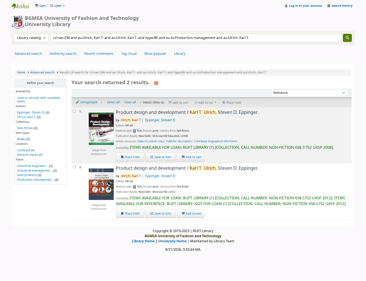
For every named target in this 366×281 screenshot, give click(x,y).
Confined (23, 150)
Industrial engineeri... (32, 166)
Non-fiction (25, 128)
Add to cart (193, 157)
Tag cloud (129, 53)
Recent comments (98, 53)
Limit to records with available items (38, 100)
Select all (113, 102)
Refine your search (40, 83)
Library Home (143, 241)
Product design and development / (187, 112)
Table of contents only (150, 141)
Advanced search (28, 53)
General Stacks (27, 155)
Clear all (130, 102)
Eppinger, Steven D (160, 120)
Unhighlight (88, 102)
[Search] (347, 38)
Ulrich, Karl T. (26, 117)
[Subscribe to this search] (156, 83)
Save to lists (162, 157)
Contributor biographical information (215, 141)
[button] (40, 6)
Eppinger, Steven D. (31, 112)
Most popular (155, 53)
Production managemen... (35, 180)
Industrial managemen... (35, 170)
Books (21, 139)
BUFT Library (22, 6)
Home (21, 72)
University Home (172, 241)
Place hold (132, 157)
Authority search (63, 53)
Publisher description (178, 141)
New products (27, 175)
